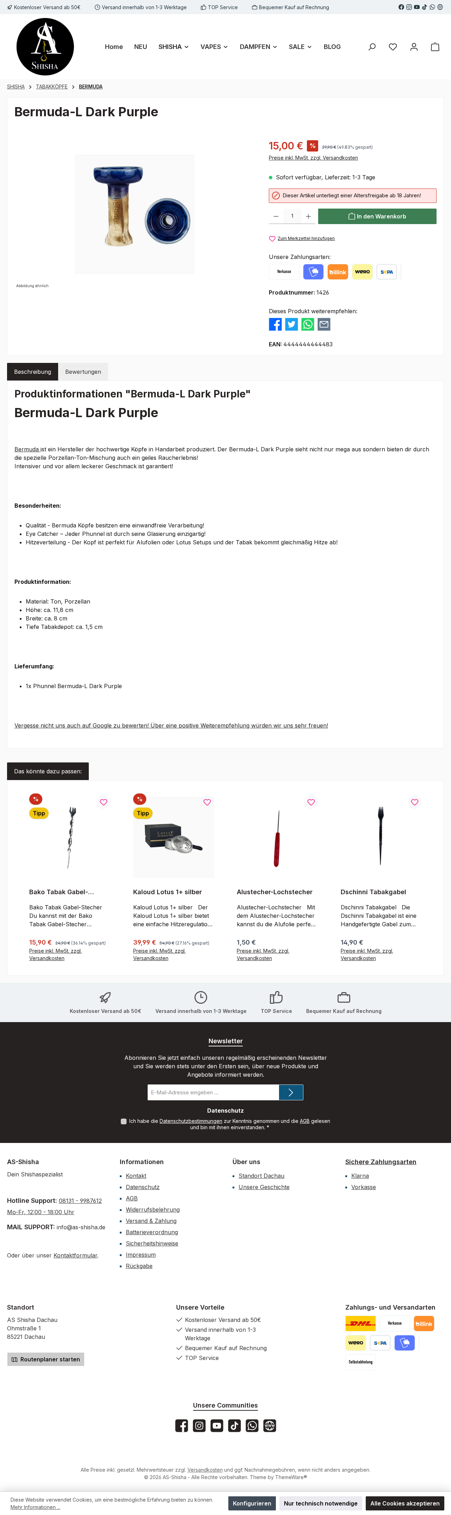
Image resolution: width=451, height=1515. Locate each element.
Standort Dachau (261, 1175)
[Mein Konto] (414, 46)
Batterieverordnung (152, 1232)
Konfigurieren (252, 1503)
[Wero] (362, 272)
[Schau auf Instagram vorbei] (409, 7)
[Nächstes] (429, 878)
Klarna (360, 1175)
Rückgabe (139, 1265)
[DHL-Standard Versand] (360, 1323)
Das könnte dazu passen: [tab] (48, 771)
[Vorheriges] (22, 878)
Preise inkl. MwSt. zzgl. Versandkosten (313, 158)
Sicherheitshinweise (152, 1243)
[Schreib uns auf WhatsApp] (432, 7)
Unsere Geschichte (264, 1187)
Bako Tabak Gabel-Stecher (58, 892)
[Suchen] (372, 46)
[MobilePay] (313, 272)
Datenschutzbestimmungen (191, 1121)
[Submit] (291, 1092)
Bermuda (27, 449)
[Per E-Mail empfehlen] (324, 323)
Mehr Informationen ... (35, 1507)
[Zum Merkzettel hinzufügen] (104, 802)
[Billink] (337, 272)
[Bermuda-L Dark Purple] (134, 214)
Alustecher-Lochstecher (275, 892)
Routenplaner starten (49, 1359)
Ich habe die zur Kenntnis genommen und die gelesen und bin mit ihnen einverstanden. (229, 1124)
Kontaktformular (75, 1255)
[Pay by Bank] (386, 272)
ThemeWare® (291, 1477)
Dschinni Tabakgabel (373, 892)
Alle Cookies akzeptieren (405, 1503)
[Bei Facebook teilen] (275, 323)
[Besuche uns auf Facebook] (401, 7)
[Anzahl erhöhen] (308, 216)
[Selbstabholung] (360, 1362)
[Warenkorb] (435, 46)
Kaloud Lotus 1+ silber (167, 892)
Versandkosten (205, 1470)
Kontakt (136, 1175)
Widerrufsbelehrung (153, 1209)
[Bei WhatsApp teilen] (308, 323)
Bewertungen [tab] (83, 371)
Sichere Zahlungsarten (380, 1161)
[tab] (32, 372)
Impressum (141, 1254)
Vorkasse (363, 1187)
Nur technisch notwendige (321, 1503)
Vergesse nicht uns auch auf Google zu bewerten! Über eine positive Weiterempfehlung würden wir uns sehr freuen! (171, 725)
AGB (305, 1121)
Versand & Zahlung (151, 1220)
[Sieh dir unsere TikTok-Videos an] (424, 7)
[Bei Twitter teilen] (291, 323)
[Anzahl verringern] (276, 216)
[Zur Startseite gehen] (46, 47)
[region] (134, 214)
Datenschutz (143, 1187)
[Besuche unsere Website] (440, 7)
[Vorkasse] (284, 272)
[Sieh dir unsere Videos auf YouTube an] (416, 7)
